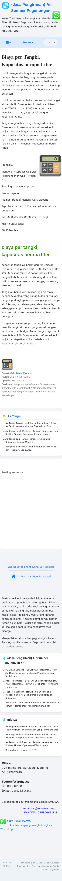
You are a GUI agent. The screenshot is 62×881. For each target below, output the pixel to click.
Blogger (47, 863)
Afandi (39, 863)
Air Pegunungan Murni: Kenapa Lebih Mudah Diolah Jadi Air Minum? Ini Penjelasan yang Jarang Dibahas (31, 728)
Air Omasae (7, 866)
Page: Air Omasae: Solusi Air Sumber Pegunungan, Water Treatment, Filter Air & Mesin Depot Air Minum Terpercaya (31, 683)
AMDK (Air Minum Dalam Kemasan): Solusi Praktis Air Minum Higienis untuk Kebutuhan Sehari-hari (32, 704)
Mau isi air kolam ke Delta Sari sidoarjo (31, 566)
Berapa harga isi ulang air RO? (21, 750)
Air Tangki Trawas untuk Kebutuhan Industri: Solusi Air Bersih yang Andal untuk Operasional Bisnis (30, 425)
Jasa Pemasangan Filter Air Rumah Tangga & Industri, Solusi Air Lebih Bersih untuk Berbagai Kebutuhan (28, 694)
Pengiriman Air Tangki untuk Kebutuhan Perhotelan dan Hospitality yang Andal (31, 448)
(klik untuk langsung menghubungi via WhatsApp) (26, 825)
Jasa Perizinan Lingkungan (39, 866)
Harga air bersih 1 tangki (36, 576)
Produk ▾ (28, 42)
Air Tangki (14, 416)
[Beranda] (14, 576)
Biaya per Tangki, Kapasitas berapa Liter (27, 60)
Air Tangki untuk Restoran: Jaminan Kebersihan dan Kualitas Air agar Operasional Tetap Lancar (31, 432)
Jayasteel (54, 869)
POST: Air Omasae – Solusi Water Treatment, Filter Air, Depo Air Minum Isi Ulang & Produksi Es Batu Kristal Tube (31, 672)
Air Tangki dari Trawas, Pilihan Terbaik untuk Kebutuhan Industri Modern (27, 440)
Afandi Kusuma (24, 373)
